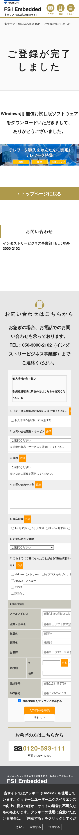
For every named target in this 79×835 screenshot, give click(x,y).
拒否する (54, 827)
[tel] (61, 8)
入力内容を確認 (39, 710)
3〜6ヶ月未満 (57, 528)
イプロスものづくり (57, 574)
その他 (18, 586)
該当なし (19, 593)
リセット (39, 717)
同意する (35, 827)
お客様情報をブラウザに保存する (42, 701)
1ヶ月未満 (21, 528)
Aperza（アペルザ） (26, 580)
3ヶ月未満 (38, 528)
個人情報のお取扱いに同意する (32, 420)
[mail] (50, 8)
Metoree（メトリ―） (27, 574)
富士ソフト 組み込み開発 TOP (22, 24)
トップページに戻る (41, 193)
